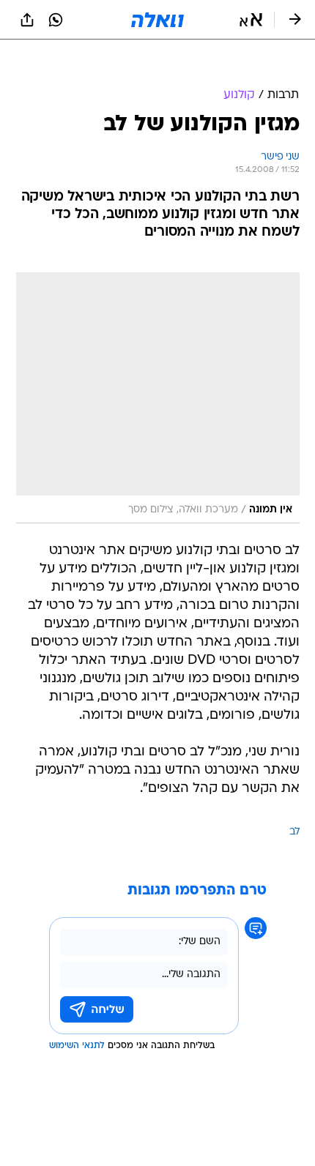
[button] (251, 19)
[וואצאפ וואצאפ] (55, 19)
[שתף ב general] (27, 20)
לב (294, 795)
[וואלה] (157, 19)
